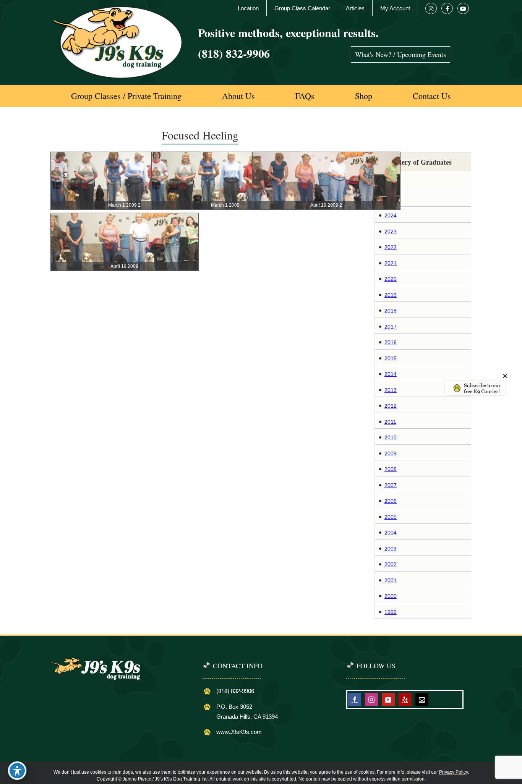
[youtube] (388, 699)
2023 (390, 231)
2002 (390, 564)
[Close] (505, 376)
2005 (390, 517)
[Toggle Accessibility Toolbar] (17, 770)
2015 (390, 358)
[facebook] (354, 699)
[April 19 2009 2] (326, 156)
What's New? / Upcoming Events (400, 54)
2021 (390, 263)
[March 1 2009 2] (124, 156)
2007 (390, 485)
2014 (390, 374)
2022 (390, 247)
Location (248, 8)
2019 (390, 295)
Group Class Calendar (302, 8)
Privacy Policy (453, 772)
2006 (390, 501)
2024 (390, 215)
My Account (395, 8)
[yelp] (405, 699)
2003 (390, 549)
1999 (390, 612)
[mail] (421, 699)
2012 (390, 406)
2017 (390, 327)
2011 (390, 422)
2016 (390, 342)
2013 (390, 390)
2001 (390, 580)
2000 (390, 596)
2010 (390, 437)
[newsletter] (475, 383)
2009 (390, 453)
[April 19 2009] (124, 217)
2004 (390, 533)
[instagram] (371, 699)
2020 (390, 279)
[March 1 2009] (225, 156)
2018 (390, 311)
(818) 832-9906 (234, 53)
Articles (355, 8)
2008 (390, 469)
